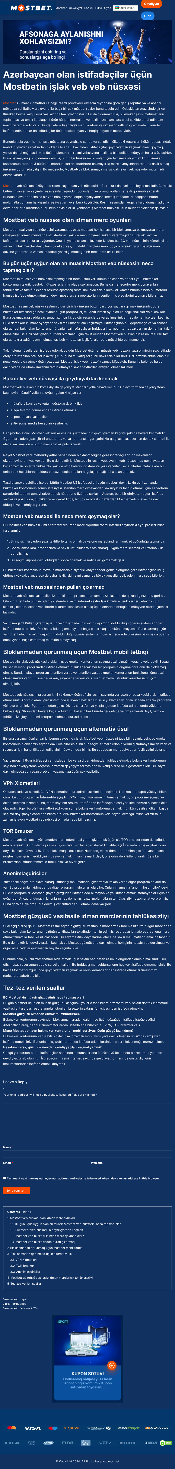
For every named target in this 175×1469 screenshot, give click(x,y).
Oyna (107, 8)
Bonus (88, 8)
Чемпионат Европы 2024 (20, 1308)
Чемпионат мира (14, 1299)
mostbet (113, 1461)
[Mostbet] (31, 7)
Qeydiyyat (75, 8)
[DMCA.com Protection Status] (165, 1443)
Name (8, 1147)
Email (8, 1163)
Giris (147, 15)
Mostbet (61, 8)
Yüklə (98, 8)
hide (26, 1212)
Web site (97, 1163)
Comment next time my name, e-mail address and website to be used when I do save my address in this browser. (83, 1178)
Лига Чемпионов (14, 1303)
